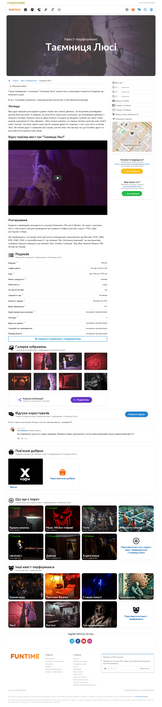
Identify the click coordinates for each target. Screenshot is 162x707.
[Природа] (39, 9)
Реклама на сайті (79, 664)
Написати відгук (136, 414)
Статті (75, 666)
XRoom (13, 487)
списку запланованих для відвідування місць (132, 164)
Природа (48, 664)
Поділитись (82, 399)
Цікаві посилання (80, 677)
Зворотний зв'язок (147, 3)
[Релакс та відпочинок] (59, 9)
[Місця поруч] (127, 9)
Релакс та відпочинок (53, 672)
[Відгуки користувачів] (139, 9)
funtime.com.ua (141, 696)
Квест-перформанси (29, 81)
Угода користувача (80, 682)
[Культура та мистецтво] (32, 9)
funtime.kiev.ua (147, 690)
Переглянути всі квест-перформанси (136, 617)
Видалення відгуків (80, 680)
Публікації (77, 669)
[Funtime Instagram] (90, 641)
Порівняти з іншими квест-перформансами (59, 339)
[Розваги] (46, 9)
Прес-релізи (78, 672)
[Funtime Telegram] (72, 641)
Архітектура (50, 659)
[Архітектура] (26, 9)
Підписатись (145, 668)
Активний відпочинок (53, 669)
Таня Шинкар (22, 430)
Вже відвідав (133, 193)
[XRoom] (25, 472)
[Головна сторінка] (9, 81)
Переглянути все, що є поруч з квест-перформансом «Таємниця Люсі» (136, 550)
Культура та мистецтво (54, 661)
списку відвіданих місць (132, 186)
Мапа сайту (77, 674)
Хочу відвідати (133, 171)
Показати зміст (19, 86)
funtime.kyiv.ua (131, 690)
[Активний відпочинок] (52, 9)
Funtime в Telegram (17, 3)
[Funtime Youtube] (84, 641)
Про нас (76, 659)
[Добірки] (133, 9)
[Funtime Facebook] (78, 641)
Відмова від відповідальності (84, 685)
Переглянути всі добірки (62, 478)
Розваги (15, 81)
